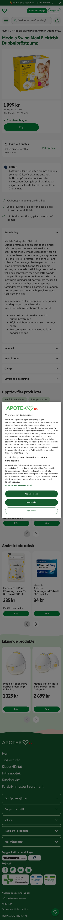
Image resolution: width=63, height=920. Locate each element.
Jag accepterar (31, 494)
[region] (32, 460)
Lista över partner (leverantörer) (18, 485)
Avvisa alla (31, 502)
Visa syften (31, 510)
